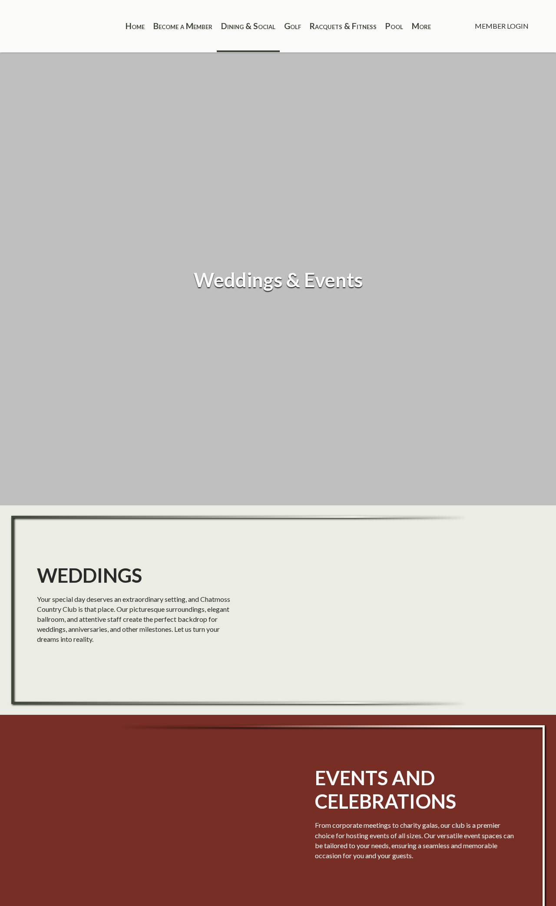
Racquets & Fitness (343, 26)
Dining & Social (248, 26)
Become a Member (182, 26)
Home (135, 26)
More (421, 26)
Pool (394, 26)
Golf (292, 26)
